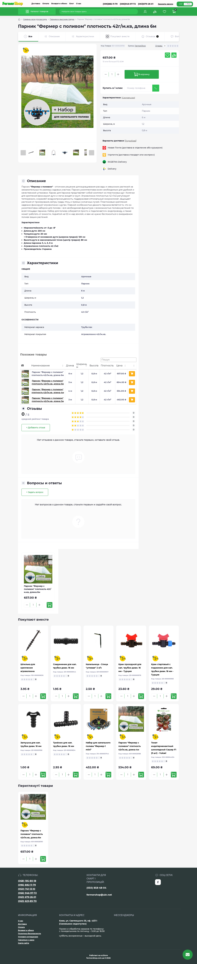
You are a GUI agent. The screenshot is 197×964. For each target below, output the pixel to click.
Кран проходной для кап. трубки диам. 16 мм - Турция (129, 668)
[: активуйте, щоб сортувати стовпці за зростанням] (131, 365)
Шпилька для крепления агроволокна (27, 668)
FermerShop (140, 46)
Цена (119, 365)
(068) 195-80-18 (27, 881)
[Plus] (118, 74)
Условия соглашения (28, 937)
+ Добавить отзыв (35, 427)
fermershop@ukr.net (99, 894)
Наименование (40, 365)
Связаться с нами (26, 940)
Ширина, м (81, 365)
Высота (94, 365)
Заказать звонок (165, 4)
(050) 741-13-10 (26, 889)
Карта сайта (23, 943)
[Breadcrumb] (19, 19)
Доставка (35, 3)
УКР (181, 4)
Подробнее (130, 141)
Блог (71, 3)
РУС (189, 4)
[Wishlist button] (167, 55)
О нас (78, 3)
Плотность (107, 365)
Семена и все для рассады (35, 19)
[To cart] (49, 605)
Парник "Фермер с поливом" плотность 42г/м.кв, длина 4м (129, 746)
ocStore (104, 955)
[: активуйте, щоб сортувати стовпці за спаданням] (25, 365)
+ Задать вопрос (34, 492)
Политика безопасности (29, 933)
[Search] (136, 11)
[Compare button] (174, 55)
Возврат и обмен (59, 3)
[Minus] (106, 74)
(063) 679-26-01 (27, 897)
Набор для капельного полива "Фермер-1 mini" (98, 746)
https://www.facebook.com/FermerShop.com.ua (158, 882)
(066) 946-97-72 (27, 893)
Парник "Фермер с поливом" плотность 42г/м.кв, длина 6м (31, 834)
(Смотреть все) (128, 98)
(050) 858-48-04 (96, 887)
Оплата (45, 3)
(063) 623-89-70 (27, 901)
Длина (70, 365)
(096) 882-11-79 (27, 885)
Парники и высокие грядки (62, 19)
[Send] (155, 88)
